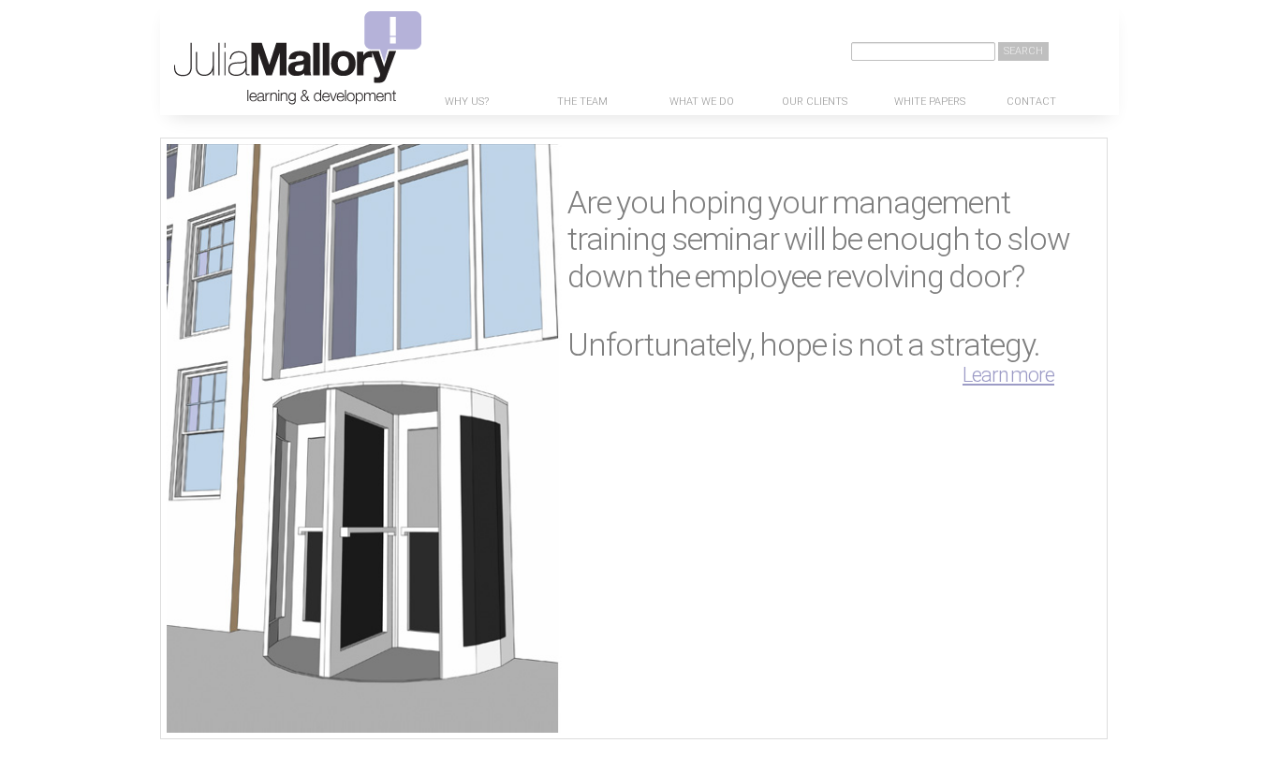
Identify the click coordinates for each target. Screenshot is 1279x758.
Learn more (1008, 374)
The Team (582, 101)
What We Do (701, 101)
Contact (1031, 101)
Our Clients (814, 101)
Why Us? (467, 101)
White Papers (929, 101)
